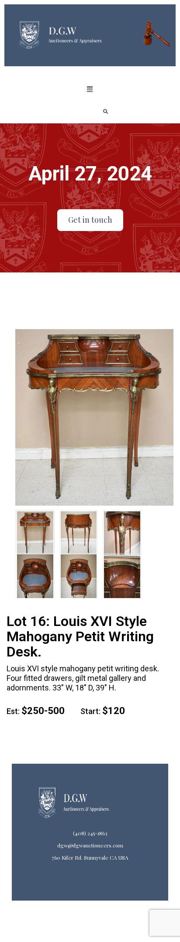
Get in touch (90, 219)
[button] (90, 89)
